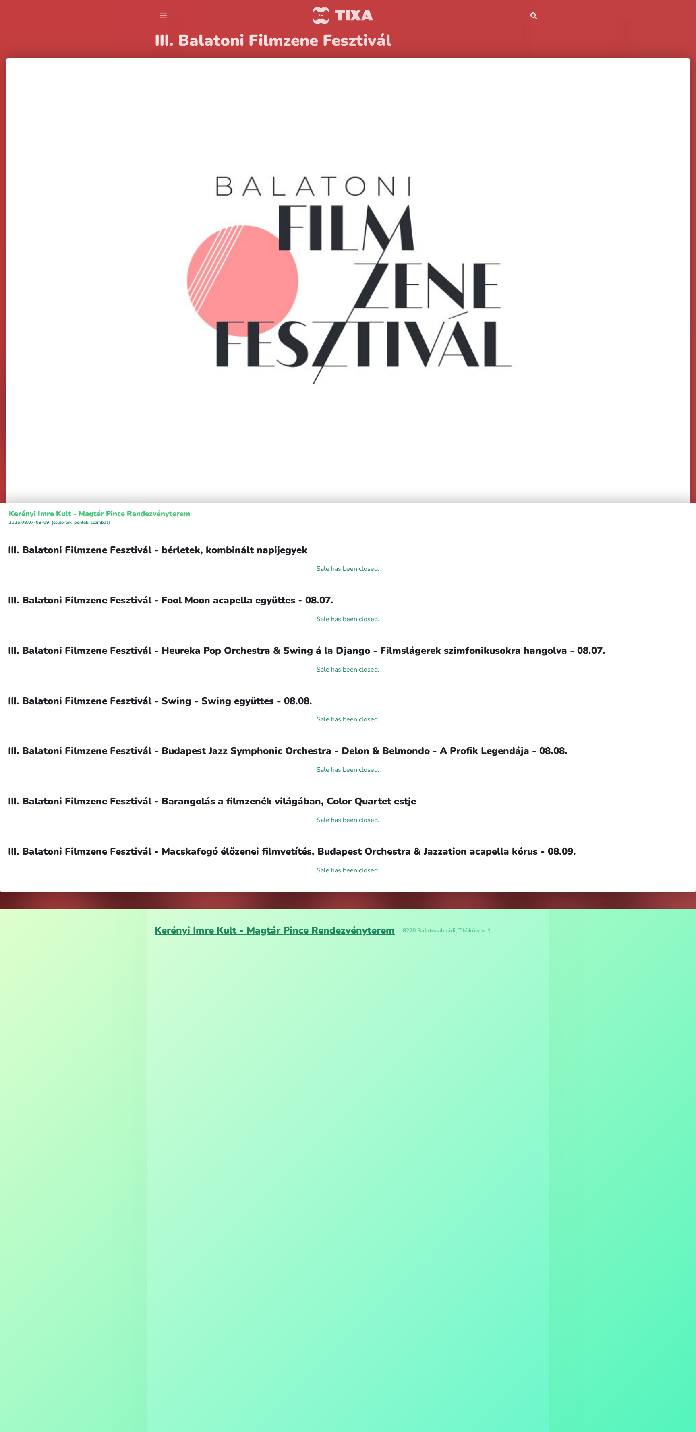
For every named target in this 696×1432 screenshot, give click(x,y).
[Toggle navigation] (163, 15)
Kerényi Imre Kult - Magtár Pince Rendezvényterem (99, 514)
